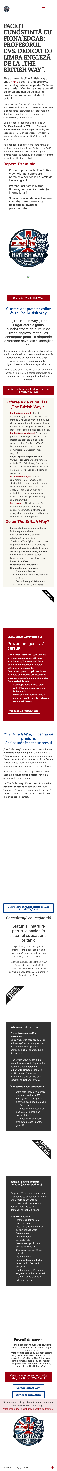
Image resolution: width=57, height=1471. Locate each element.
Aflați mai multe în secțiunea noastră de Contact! (28, 1408)
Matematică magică (20, 476)
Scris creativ (17, 503)
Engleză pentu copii (21, 413)
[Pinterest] (52, 1467)
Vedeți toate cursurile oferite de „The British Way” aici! (28, 1377)
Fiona (15, 81)
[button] (43, 8)
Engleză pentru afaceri (22, 433)
